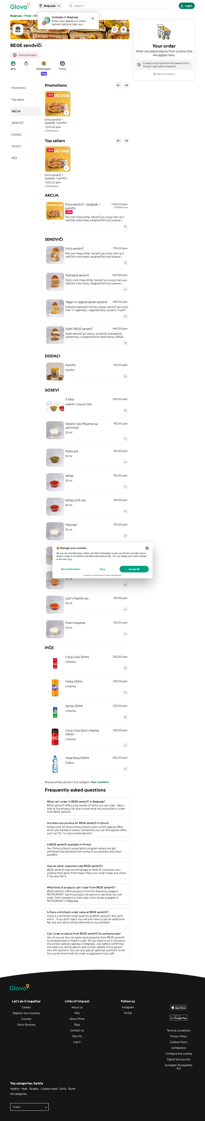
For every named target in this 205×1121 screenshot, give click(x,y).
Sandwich (103, 782)
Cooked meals (49, 1088)
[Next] (126, 85)
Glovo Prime (77, 1018)
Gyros (63, 1088)
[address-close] (93, 18)
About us (77, 1007)
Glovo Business (26, 1024)
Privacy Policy (178, 1036)
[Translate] (123, 29)
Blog (77, 1024)
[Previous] (118, 85)
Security (77, 1036)
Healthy (15, 1088)
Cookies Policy (178, 1042)
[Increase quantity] (66, 112)
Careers (26, 1007)
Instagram (128, 1007)
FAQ (77, 1013)
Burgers (34, 1088)
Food (28, 15)
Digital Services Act (178, 1059)
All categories (18, 1093)
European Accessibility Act (178, 1066)
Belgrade (16, 15)
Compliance (178, 1047)
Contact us (77, 1030)
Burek (72, 1088)
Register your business (26, 1013)
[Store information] (114, 29)
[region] (87, 111)
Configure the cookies (178, 1053)
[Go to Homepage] (20, 6)
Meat (94, 782)
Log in (77, 1041)
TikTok (128, 1013)
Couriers (26, 1018)
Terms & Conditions (178, 1030)
